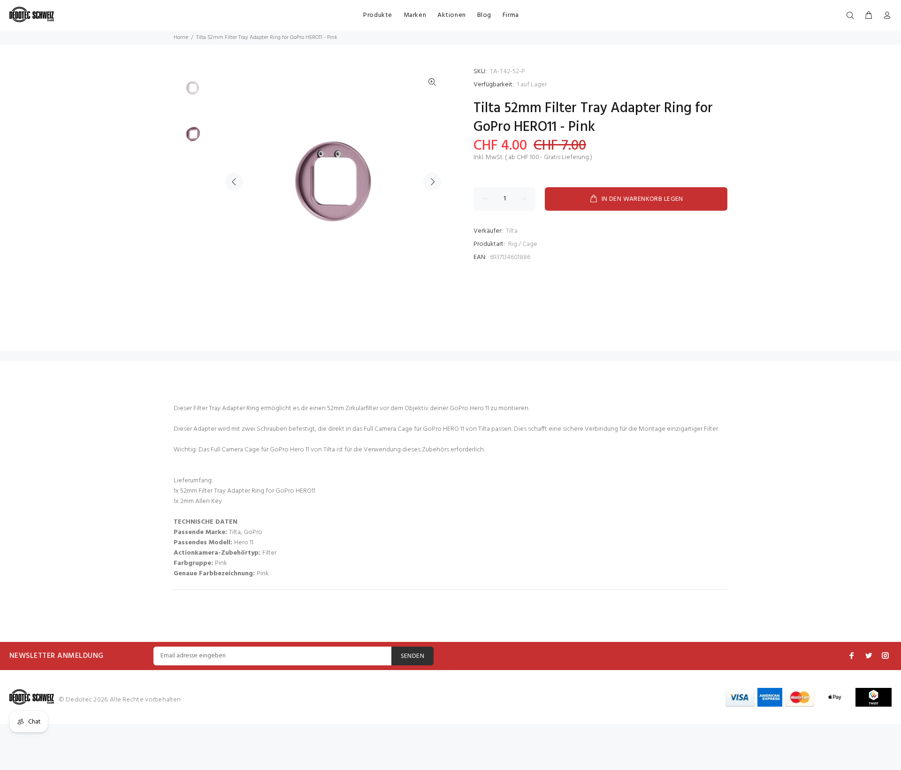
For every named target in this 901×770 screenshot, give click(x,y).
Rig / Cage (522, 244)
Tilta (512, 231)
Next (432, 182)
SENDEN (413, 656)
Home (181, 37)
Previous (234, 182)
